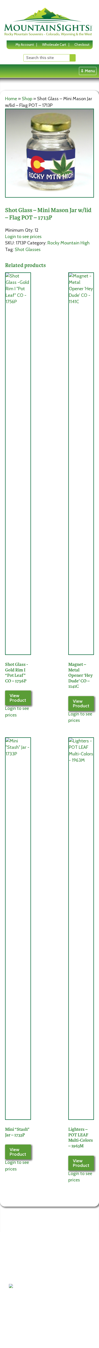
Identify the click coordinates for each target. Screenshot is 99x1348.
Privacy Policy (24, 1268)
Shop (27, 98)
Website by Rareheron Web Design (36, 1340)
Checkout (81, 44)
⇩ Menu (87, 70)
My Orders (55, 1280)
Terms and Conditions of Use (23, 1255)
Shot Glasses (28, 249)
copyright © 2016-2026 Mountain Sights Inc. (43, 1336)
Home (11, 98)
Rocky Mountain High (68, 243)
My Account (24, 44)
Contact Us (21, 1274)
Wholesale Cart (54, 44)
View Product (18, 698)
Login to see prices (23, 236)
